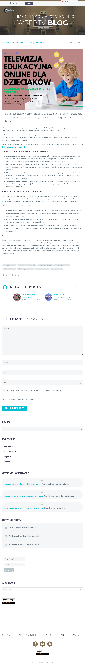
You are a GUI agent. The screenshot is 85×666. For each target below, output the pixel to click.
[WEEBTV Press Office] (8, 601)
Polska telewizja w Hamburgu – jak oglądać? (24, 544)
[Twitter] (13, 3)
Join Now (29, 3)
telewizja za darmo (42, 269)
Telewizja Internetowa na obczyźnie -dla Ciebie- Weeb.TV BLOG (23, 496)
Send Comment (14, 408)
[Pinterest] (16, 3)
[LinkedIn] (15, 275)
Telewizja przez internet (25, 269)
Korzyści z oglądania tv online (54, 508)
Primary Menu (79, 10)
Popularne (29, 42)
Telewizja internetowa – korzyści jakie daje (59, 496)
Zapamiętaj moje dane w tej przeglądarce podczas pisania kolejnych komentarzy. (34, 390)
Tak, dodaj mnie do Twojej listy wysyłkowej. (19, 399)
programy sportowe (45, 265)
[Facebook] (10, 3)
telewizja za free (57, 269)
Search (80, 429)
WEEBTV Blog (39, 42)
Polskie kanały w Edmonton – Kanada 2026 (24, 528)
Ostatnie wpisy (18, 42)
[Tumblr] (12, 275)
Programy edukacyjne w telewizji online (56, 484)
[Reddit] (18, 275)
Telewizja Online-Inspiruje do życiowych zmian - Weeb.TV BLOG (23, 508)
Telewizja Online (9, 269)
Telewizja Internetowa (62, 265)
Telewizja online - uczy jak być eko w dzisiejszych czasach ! (22, 484)
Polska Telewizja (9, 265)
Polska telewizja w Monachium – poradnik (24, 536)
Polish (66, 1)
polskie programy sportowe (27, 265)
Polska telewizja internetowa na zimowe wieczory (62, 297)
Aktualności (6, 42)
